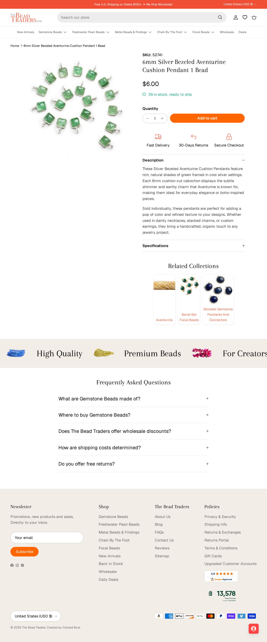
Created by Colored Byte (63, 627)
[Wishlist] (244, 17)
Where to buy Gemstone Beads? (94, 415)
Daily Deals (108, 579)
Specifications (155, 245)
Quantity (150, 108)
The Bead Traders (33, 627)
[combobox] (142, 17)
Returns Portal (216, 540)
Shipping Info (215, 524)
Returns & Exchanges (222, 532)
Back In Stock (111, 563)
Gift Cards (213, 556)
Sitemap (162, 556)
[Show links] (67, 32)
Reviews (162, 548)
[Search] (220, 17)
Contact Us (164, 540)
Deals (242, 32)
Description (153, 160)
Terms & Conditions (220, 548)
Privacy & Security (220, 516)
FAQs (159, 532)
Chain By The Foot (169, 32)
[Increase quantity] (163, 118)
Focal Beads (201, 32)
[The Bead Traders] (26, 17)
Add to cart (207, 118)
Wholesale (227, 32)
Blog (159, 524)
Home (14, 46)
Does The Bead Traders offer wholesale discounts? (114, 431)
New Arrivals (25, 32)
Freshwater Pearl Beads (88, 32)
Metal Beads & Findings (131, 32)
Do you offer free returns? (86, 464)
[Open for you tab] (254, 629)
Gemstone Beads (50, 32)
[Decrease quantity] (146, 118)
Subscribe (24, 551)
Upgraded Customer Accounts (230, 563)
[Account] (235, 17)
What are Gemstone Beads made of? (99, 398)
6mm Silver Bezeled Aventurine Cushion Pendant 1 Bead (64, 46)
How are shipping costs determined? (99, 447)
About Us (162, 516)
